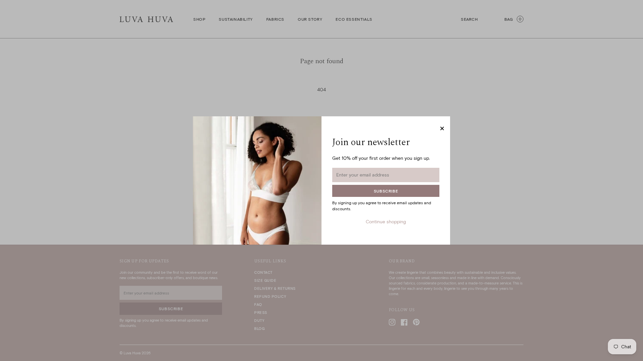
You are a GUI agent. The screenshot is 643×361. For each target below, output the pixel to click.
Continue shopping (386, 221)
